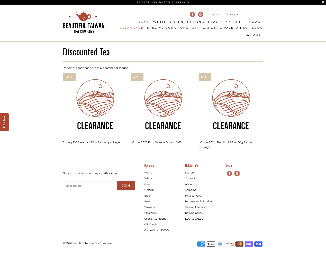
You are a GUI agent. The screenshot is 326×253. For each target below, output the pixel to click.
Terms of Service (195, 207)
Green (177, 22)
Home (144, 22)
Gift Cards (204, 27)
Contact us (192, 178)
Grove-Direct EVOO (241, 27)
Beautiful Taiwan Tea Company (92, 243)
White (160, 22)
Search (189, 172)
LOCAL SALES (194, 218)
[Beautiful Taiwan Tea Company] (83, 20)
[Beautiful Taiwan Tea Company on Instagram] (200, 14)
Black (214, 22)
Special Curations (168, 27)
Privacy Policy (193, 195)
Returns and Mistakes (198, 201)
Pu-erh (233, 22)
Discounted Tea (86, 51)
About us (190, 184)
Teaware (253, 22)
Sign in (214, 14)
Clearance (132, 27)
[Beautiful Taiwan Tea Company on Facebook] (192, 14)
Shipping (190, 189)
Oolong (196, 22)
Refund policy (193, 213)
